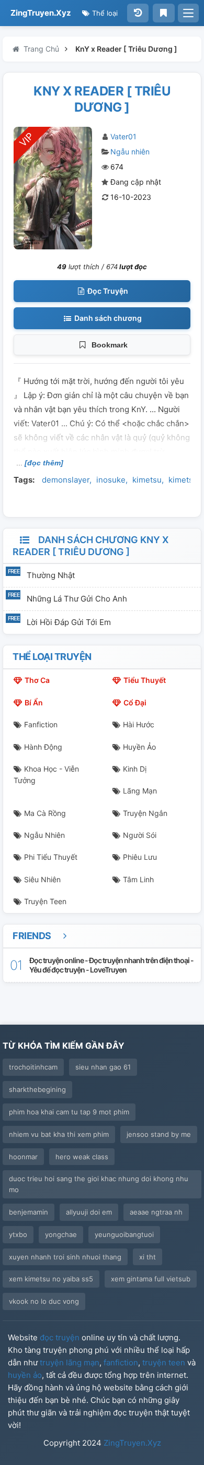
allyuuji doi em (89, 1212)
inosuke (111, 480)
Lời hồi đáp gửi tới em (69, 622)
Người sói (139, 835)
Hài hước (138, 724)
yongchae (61, 1234)
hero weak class (81, 1156)
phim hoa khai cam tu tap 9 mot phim (69, 1112)
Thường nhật (51, 575)
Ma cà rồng (45, 813)
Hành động (43, 746)
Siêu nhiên (42, 879)
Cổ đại (134, 702)
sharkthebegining (37, 1089)
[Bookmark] (163, 13)
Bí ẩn (34, 702)
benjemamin (28, 1212)
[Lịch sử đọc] (138, 13)
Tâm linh (138, 879)
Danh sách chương (107, 318)
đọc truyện (60, 1337)
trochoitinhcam (33, 1067)
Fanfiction (41, 724)
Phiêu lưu (140, 856)
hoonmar (23, 1156)
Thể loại (104, 13)
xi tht (147, 1257)
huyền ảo (25, 1375)
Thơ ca (37, 680)
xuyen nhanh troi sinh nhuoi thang (65, 1257)
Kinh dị (134, 768)
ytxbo (18, 1234)
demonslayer (65, 480)
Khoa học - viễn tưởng (46, 774)
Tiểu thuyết (144, 680)
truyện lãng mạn (69, 1362)
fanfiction (121, 1362)
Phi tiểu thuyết (50, 856)
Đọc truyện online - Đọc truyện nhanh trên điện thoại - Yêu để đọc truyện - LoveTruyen (111, 965)
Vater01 (123, 136)
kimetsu (147, 480)
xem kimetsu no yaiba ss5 (51, 1279)
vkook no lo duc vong (44, 1301)
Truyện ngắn (145, 813)
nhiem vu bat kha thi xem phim (59, 1134)
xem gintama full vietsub (150, 1279)
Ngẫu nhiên (130, 151)
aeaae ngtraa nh (156, 1212)
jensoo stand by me (159, 1134)
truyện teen (163, 1362)
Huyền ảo (139, 746)
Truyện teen (45, 901)
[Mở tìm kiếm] (188, 13)
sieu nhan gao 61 (103, 1067)
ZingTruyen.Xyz (40, 13)
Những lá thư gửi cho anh (77, 599)
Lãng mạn (140, 790)
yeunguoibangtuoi (124, 1234)
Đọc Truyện (107, 290)
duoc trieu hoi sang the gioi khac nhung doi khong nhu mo (98, 1184)
